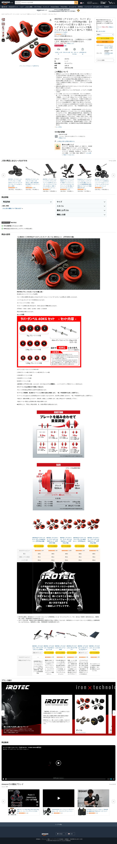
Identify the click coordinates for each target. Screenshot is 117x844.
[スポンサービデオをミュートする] (37, 805)
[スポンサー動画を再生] (58, 798)
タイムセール (72, 6)
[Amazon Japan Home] (45, 834)
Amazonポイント (13, 6)
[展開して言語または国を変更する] (65, 834)
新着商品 (80, 6)
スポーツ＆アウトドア (7, 14)
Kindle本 (106, 6)
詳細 (65, 45)
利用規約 (38, 839)
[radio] (3, 19)
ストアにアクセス (81, 732)
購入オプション (37, 652)
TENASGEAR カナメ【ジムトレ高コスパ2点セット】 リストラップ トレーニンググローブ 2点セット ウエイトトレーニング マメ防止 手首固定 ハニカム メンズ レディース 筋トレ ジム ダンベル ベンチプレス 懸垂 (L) (63, 810)
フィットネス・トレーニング (19, 14)
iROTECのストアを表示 (60, 32)
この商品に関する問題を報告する (66, 141)
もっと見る (59, 127)
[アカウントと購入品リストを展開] (98, 3)
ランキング (46, 6)
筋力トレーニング (32, 14)
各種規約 (67, 839)
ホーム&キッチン (98, 6)
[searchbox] (47, 2)
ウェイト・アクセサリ (42, 14)
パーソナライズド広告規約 (57, 839)
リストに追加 (100, 60)
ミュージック (88, 6)
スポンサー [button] (4, 786)
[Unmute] (114, 779)
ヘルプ (21, 6)
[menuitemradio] (111, 779)
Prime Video (64, 6)
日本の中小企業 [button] (66, 52)
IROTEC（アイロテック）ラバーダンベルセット (16, 749)
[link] (15, 182)
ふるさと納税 (28, 6)
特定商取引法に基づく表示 (76, 839)
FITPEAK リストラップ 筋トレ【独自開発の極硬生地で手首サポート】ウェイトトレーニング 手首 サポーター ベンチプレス (97, 810)
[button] (4, 6)
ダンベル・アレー (53, 14)
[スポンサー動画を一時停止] (37, 802)
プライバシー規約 (46, 839)
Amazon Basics (55, 6)
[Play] (3, 779)
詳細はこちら (70, 43)
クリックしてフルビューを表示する (29, 66)
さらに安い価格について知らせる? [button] (12, 208)
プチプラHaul (37, 6)
